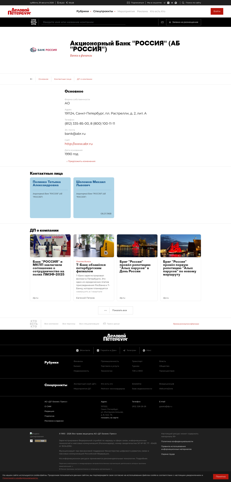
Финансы (78, 361)
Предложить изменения (81, 161)
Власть (162, 361)
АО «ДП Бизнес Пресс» (56, 401)
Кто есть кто (107, 384)
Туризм (135, 366)
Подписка (49, 416)
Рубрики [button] (83, 11)
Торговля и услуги (110, 366)
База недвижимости (142, 388)
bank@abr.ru (75, 134)
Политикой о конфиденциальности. (20, 478)
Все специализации (89, 324)
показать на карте (109, 417)
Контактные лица (62, 79)
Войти (216, 11)
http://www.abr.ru (79, 144)
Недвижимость (81, 371)
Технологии (106, 371)
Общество (164, 366)
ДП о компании (84, 79)
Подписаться (137, 2)
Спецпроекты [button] (103, 11)
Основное (43, 79)
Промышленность (110, 361)
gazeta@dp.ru (165, 406)
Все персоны (68, 324)
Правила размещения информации (186, 324)
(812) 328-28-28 (139, 406)
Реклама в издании (54, 421)
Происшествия (166, 371)
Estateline (136, 384)
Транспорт (137, 361)
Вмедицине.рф (166, 384)
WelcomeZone (166, 388)
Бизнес (77, 366)
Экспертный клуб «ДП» (85, 384)
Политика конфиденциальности (177, 441)
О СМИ (48, 406)
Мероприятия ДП (82, 388)
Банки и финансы (81, 55)
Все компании (51, 324)
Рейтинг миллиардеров (113, 388)
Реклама (142, 11)
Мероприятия (126, 11)
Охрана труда (168, 454)
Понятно (221, 476)
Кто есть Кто (157, 11)
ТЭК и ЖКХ (137, 371)
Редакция (49, 411)
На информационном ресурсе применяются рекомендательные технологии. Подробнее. (103, 458)
